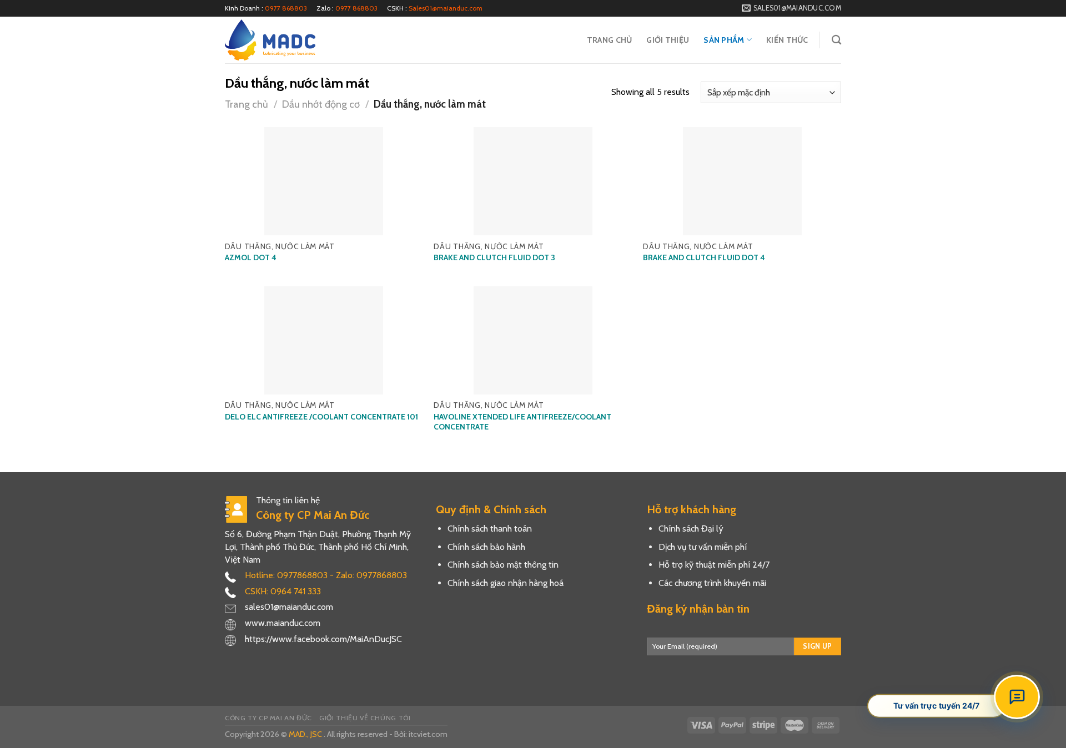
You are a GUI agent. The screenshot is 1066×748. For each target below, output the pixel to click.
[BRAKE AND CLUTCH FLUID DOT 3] (533, 181)
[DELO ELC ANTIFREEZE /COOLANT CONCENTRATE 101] (324, 340)
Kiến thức (787, 40)
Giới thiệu (667, 40)
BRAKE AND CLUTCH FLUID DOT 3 (494, 257)
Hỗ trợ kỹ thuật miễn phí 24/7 (714, 564)
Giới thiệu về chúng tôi (364, 718)
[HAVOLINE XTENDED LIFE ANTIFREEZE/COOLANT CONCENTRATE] (533, 340)
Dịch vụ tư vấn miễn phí (702, 547)
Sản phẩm (723, 40)
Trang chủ (609, 40)
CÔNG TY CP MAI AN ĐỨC (268, 718)
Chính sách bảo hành (486, 547)
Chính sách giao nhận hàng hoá (505, 583)
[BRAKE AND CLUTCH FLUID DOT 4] (742, 181)
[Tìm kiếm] (836, 40)
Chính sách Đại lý (690, 528)
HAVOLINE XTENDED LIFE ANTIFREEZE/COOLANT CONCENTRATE (522, 422)
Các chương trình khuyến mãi (712, 583)
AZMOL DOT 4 (250, 257)
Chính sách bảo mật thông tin (503, 564)
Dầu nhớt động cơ (321, 104)
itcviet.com (428, 734)
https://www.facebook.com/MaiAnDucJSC (323, 639)
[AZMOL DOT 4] (324, 181)
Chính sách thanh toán (489, 528)
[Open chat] (1017, 697)
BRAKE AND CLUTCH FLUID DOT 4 (704, 257)
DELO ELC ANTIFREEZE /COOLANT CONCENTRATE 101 (321, 417)
